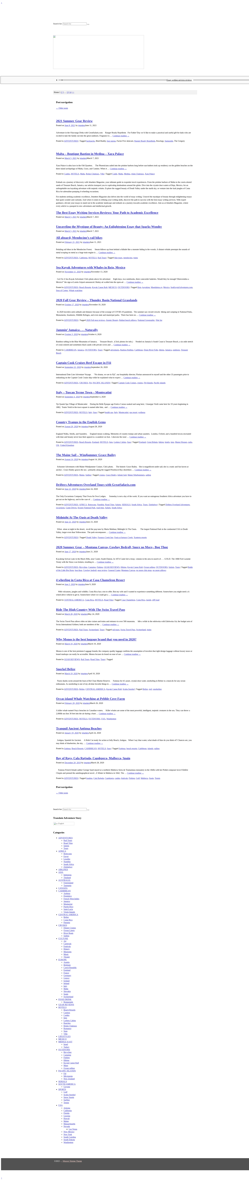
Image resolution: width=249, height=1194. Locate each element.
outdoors (176, 350)
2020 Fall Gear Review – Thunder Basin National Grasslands (96, 300)
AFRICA (83, 504)
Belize (81, 689)
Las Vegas (73, 1129)
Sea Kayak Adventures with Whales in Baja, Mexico (90, 267)
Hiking (123, 567)
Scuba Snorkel (129, 689)
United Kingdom (67, 445)
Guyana (67, 1087)
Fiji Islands (148, 383)
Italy (90, 412)
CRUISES (83, 383)
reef (150, 689)
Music (66, 954)
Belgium (67, 965)
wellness (141, 412)
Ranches (67, 1023)
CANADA (63, 888)
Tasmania (67, 885)
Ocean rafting (149, 567)
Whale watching (75, 290)
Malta (82, 174)
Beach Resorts (85, 287)
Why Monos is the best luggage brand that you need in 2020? (96, 639)
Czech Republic (70, 967)
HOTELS (75, 174)
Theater (67, 957)
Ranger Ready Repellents (144, 141)
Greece (66, 978)
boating (89, 778)
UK (57, 445)
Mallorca (144, 778)
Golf (138, 778)
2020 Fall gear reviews (95, 320)
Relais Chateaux (92, 174)
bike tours (118, 258)
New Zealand (69, 1079)
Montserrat (68, 904)
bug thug (78, 570)
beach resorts (131, 748)
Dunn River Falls (151, 350)
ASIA (60, 872)
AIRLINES (63, 869)
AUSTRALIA (64, 880)
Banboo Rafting (126, 350)
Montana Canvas (128, 570)
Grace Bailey (111, 475)
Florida (66, 1113)
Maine (81, 475)
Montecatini (123, 412)
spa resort (133, 412)
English (61, 824)
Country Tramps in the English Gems (81, 422)
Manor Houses (181, 442)
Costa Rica (89, 600)
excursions (60, 508)
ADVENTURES (71, 141)
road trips (100, 508)
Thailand (67, 877)
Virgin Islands (69, 912)
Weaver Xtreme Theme (72, 1161)
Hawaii (67, 1118)
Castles (67, 174)
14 (70, 92)
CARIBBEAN (70, 350)
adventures (114, 350)
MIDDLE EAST (65, 1042)
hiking (161, 350)
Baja (139, 287)
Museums (67, 952)
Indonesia (67, 875)
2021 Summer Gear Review (74, 121)
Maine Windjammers (136, 475)
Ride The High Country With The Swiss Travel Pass (90, 609)
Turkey (66, 1047)
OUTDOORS (123, 287)
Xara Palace (150, 174)
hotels (167, 442)
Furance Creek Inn (105, 537)
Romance (67, 1028)
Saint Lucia (68, 909)
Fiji (90, 383)
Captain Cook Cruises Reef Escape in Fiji (83, 362)
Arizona (67, 1108)
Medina (127, 174)
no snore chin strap (144, 570)
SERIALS (126, 504)
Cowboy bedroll (89, 570)
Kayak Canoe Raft (99, 287)
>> (73, 92)
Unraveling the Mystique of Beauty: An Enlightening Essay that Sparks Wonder (109, 226)
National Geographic (146, 320)
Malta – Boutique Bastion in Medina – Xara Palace (90, 153)
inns (172, 442)
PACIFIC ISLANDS (101, 383)
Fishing (100, 567)
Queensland (68, 883)
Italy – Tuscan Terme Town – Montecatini (84, 392)
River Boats (68, 933)
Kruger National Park (86, 508)
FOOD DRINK (64, 999)
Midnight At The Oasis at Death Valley (82, 517)
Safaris (118, 504)
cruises (140, 383)
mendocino (127, 258)
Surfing (67, 1100)
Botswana (92, 504)
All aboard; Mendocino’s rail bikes (79, 237)
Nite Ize (159, 320)
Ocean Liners (69, 930)
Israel (66, 1044)
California (83, 258)
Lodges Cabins (120, 442)
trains (135, 258)
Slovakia (67, 991)
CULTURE (63, 938)
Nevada (67, 1126)
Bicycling (83, 567)
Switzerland (94, 630)
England (95, 442)
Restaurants (68, 1002)
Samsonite (169, 141)
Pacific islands (159, 383)
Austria (67, 962)
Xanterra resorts (140, 537)
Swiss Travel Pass (127, 630)
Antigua (67, 748)
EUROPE (62, 960)
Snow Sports (69, 1097)
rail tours (115, 630)
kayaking (146, 287)
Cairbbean (142, 748)
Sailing (88, 475)
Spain (151, 778)
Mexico (166, 287)
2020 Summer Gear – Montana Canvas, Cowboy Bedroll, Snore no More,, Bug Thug (112, 547)
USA (103, 719)
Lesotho (67, 859)
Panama (67, 922)
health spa (109, 412)
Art (65, 941)
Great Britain (152, 442)
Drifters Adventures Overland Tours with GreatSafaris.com (96, 484)
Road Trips (109, 504)
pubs (190, 442)
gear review (102, 570)
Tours (100, 350)
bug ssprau (111, 141)
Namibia (100, 504)
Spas (95, 412)
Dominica (68, 896)
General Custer (114, 570)
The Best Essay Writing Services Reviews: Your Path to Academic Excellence (107, 212)
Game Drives (71, 508)
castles (117, 778)
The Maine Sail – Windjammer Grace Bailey (86, 455)
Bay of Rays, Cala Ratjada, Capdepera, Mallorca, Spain (93, 758)
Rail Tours (102, 258)
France (66, 973)
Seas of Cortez (62, 290)
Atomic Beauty (112, 320)
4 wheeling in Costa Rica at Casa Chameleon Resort (90, 580)
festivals (124, 778)
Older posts (62, 108)
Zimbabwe (153, 504)
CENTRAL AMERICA (74, 600)
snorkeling (157, 689)
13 (68, 92)
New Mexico (69, 1132)
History (67, 949)
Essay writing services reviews (179, 80)
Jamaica (80, 350)
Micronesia (68, 1076)
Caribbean (138, 350)
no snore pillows (159, 570)
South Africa (137, 504)
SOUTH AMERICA (67, 1084)
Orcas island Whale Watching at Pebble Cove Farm (90, 698)
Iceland (67, 981)
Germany (67, 975)
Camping (92, 567)
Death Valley (91, 537)
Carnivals (67, 944)
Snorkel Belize (65, 669)
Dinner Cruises (70, 928)
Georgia (67, 1116)
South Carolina (70, 1137)
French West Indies (71, 899)
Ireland (66, 983)
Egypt (66, 856)
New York (68, 1134)
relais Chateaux (137, 174)
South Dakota (69, 1140)
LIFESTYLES (64, 1036)
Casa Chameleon (128, 600)
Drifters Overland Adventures (177, 504)
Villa (102, 174)
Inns (111, 442)
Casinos (67, 1013)
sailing (148, 475)
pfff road (155, 600)
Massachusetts (69, 1124)
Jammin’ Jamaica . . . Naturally (77, 330)
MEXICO (112, 287)
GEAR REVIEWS (112, 567)
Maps (66, 1065)
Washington (111, 719)
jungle (148, 600)
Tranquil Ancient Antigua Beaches (79, 728)
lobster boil (122, 475)
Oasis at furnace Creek (123, 537)
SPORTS (62, 1089)
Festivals (67, 946)
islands (150, 748)
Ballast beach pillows (128, 320)
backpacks (90, 141)
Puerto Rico (68, 907)
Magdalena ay (156, 287)
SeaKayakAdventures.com (181, 287)
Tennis (157, 778)
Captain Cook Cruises (127, 383)
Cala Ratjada (98, 778)
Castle (114, 174)
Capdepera (109, 778)
